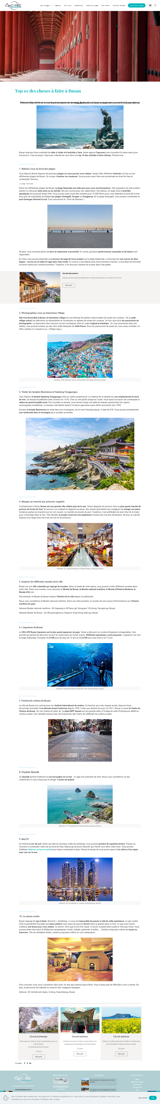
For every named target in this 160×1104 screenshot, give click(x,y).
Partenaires (137, 1087)
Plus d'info (142, 1098)
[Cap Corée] (13, 5)
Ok (153, 1098)
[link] (61, 1081)
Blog (137, 1079)
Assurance (137, 1085)
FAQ (137, 1090)
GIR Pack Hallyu (137, 1082)
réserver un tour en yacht (39, 849)
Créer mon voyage (136, 5)
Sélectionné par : (61, 1075)
